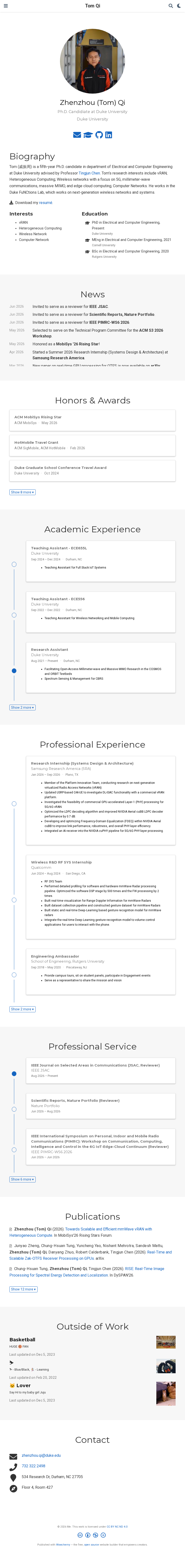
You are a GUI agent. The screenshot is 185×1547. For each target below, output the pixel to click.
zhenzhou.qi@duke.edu (41, 1455)
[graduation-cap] (88, 136)
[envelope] (77, 136)
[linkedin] (108, 136)
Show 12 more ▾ (23, 1289)
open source (91, 1544)
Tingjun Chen (89, 173)
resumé (45, 202)
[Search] (171, 6)
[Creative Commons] (93, 1536)
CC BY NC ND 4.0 (117, 1526)
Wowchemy (63, 1544)
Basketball (22, 1340)
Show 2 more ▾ (22, 707)
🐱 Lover (20, 1385)
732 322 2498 (33, 1466)
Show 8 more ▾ (22, 492)
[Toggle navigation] (6, 6)
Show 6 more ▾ (22, 1179)
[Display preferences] (179, 6)
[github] (99, 136)
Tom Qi (92, 6)
